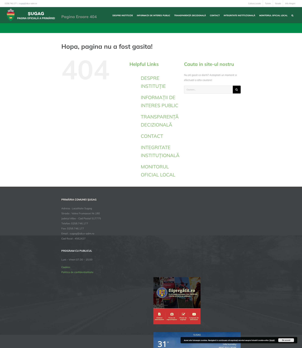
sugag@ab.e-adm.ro (28, 3)
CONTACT (152, 136)
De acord (286, 340)
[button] (292, 15)
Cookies (65, 267)
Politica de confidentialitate (77, 272)
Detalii (272, 340)
